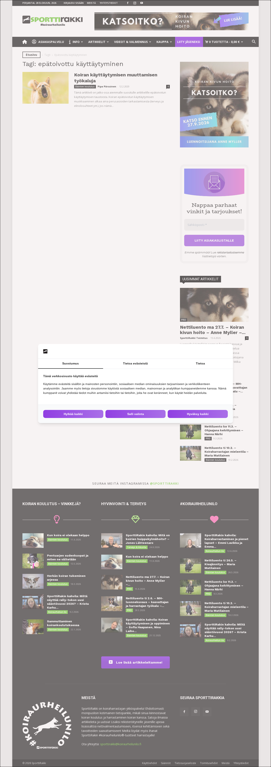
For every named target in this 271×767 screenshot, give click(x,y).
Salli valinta (135, 414)
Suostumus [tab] (70, 363)
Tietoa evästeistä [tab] (135, 363)
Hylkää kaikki (73, 414)
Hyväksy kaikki (198, 414)
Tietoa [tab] (200, 363)
